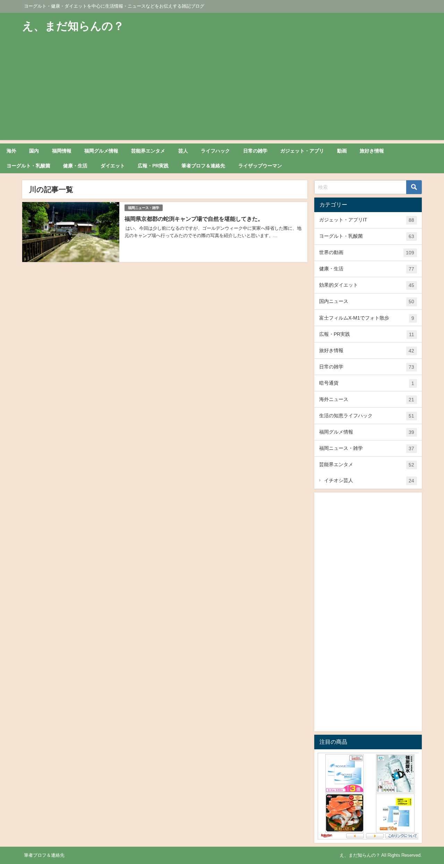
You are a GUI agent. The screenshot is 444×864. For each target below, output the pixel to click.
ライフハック (215, 150)
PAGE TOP (428, 832)
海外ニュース (366, 399)
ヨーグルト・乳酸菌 (28, 165)
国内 (34, 150)
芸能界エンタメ (148, 150)
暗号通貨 (366, 383)
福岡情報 (61, 150)
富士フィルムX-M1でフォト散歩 (366, 318)
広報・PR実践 (153, 165)
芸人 (183, 150)
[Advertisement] (222, 91)
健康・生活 (75, 165)
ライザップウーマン (260, 165)
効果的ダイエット (366, 285)
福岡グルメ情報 (101, 150)
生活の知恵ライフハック (366, 415)
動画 (342, 150)
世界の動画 (366, 252)
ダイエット (113, 165)
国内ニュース (366, 301)
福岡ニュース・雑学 (143, 207)
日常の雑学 (255, 150)
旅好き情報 (372, 150)
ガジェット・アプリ (302, 150)
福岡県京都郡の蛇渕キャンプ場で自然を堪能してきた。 (194, 218)
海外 (11, 150)
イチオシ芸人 (369, 480)
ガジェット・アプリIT (366, 219)
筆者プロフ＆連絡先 (203, 165)
